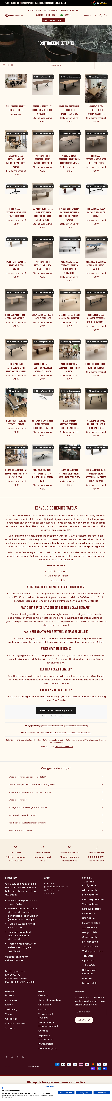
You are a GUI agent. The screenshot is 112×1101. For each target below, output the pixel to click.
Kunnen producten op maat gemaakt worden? (56, 792)
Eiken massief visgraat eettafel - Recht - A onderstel (69, 424)
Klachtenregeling (47, 1048)
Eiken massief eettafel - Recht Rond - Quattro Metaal (16, 212)
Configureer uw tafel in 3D (53, 20)
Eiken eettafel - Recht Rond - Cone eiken (96, 366)
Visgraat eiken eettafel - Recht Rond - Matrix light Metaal (69, 159)
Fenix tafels (88, 913)
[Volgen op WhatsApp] (23, 1057)
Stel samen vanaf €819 (42, 119)
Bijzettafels (88, 960)
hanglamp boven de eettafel (79, 732)
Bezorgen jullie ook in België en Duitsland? (56, 807)
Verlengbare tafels (92, 951)
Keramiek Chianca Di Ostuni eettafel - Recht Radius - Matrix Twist (42, 475)
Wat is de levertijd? (56, 800)
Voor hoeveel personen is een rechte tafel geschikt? (56, 784)
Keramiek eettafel (92, 908)
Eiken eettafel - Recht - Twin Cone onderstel (16, 316)
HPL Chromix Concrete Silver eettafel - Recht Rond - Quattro (42, 424)
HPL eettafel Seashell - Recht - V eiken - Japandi (15, 265)
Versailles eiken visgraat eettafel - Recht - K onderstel (96, 318)
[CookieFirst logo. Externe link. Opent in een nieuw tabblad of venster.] (2, 1088)
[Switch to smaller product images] (8, 65)
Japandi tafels (90, 946)
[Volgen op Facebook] (6, 1057)
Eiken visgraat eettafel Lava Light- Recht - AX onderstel (16, 368)
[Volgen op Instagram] (12, 1057)
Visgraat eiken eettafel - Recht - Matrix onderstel (96, 110)
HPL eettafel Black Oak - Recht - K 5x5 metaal (96, 212)
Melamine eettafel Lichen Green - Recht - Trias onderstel (96, 424)
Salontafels (88, 965)
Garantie (43, 1030)
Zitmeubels (64, 10)
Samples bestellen (15, 1023)
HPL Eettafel (88, 918)
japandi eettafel (27, 740)
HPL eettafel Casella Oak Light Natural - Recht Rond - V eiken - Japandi (69, 214)
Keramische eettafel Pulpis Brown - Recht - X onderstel (42, 110)
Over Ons (43, 995)
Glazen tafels (89, 937)
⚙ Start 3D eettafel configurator (56, 710)
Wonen (48, 15)
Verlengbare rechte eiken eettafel (16, 108)
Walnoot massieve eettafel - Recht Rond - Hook (69, 368)
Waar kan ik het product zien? (56, 815)
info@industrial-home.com (35, 3)
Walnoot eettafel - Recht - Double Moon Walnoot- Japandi (42, 368)
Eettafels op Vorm (34, 10)
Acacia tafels (89, 927)
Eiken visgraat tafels (93, 899)
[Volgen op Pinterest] (18, 1057)
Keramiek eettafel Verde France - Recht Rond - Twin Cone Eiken (69, 473)
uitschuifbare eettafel (64, 746)
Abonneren (84, 1019)
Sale (61, 15)
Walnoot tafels (90, 904)
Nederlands (86, 15)
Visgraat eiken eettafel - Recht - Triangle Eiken (42, 265)
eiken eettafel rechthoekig (77, 725)
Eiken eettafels (90, 894)
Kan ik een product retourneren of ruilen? (56, 823)
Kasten (54, 15)
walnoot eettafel (63, 740)
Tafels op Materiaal (51, 10)
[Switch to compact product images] (12, 65)
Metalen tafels (90, 941)
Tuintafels (87, 955)
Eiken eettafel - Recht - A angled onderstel (69, 316)
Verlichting (74, 10)
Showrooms (11, 1028)
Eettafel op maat (57, 571)
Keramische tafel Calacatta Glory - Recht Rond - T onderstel (69, 267)
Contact (43, 1009)
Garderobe (39, 15)
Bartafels (87, 978)
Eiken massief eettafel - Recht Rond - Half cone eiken (96, 159)
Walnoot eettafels (58, 575)
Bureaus (9, 995)
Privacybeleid (50, 1087)
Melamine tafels (91, 922)
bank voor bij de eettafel (56, 732)
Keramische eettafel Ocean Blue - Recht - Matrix (96, 265)
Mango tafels (89, 932)
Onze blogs (44, 1004)
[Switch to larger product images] (4, 65)
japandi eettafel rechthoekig (53, 725)
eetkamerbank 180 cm (81, 740)
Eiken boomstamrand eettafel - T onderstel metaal (69, 110)
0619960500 (13, 3)
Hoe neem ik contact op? (56, 830)
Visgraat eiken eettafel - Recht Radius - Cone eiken (43, 159)
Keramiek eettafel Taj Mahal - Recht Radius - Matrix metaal (16, 473)
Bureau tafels (89, 983)
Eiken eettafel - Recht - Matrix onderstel (42, 316)
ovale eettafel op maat (45, 740)
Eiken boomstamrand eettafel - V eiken (16, 422)
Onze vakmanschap (49, 1000)
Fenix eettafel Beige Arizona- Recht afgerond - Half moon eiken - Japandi (96, 475)
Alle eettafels (58, 580)
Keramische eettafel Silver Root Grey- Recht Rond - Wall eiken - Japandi (43, 214)
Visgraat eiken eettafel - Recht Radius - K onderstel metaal (16, 161)
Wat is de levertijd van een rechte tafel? (56, 777)
